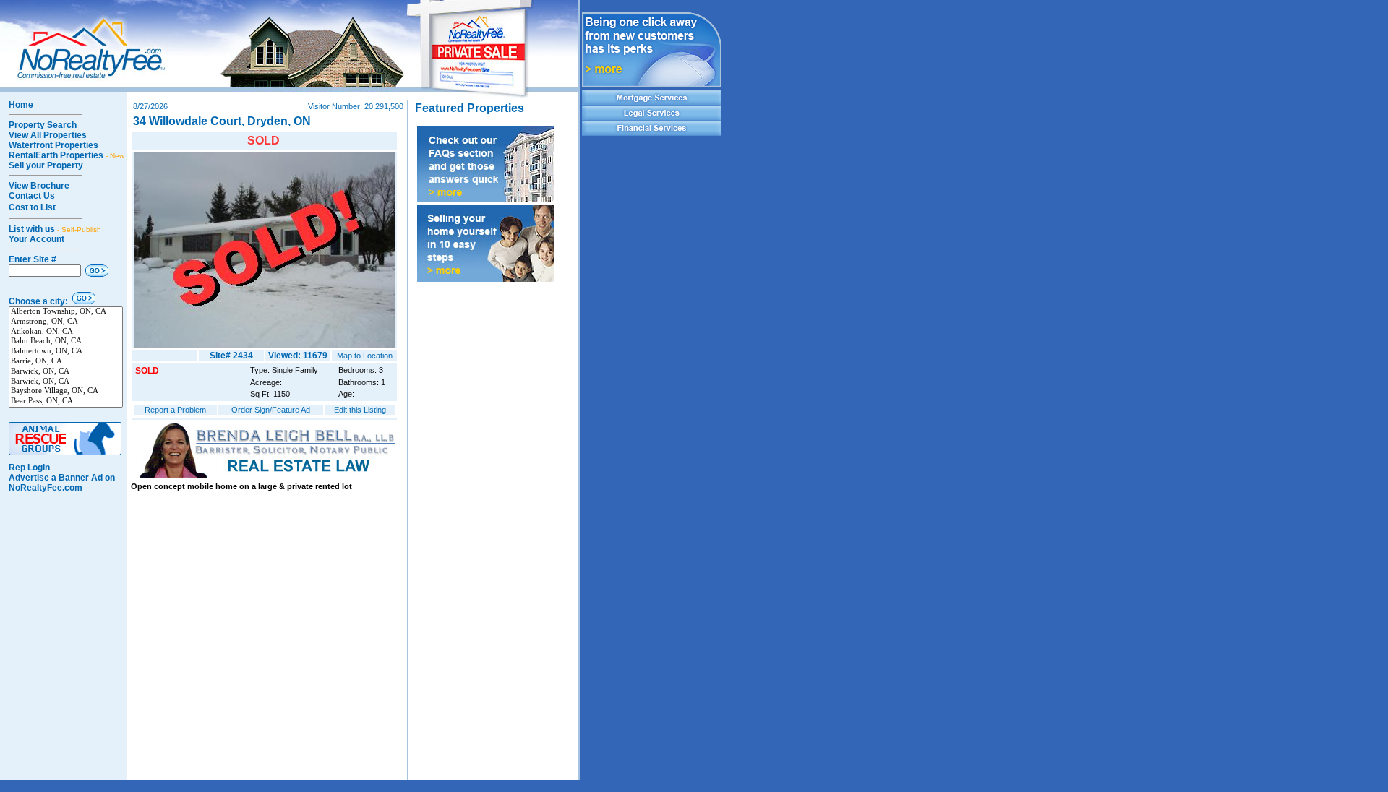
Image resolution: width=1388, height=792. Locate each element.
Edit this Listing (360, 409)
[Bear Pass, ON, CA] (65, 402)
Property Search (43, 125)
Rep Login (29, 467)
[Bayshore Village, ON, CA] (65, 392)
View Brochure (39, 186)
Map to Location (365, 355)
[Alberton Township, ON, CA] (65, 312)
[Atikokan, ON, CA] (65, 332)
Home (21, 105)
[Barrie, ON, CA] (65, 362)
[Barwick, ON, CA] (65, 372)
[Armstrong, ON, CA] (65, 322)
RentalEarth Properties (66, 155)
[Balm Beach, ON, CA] (65, 342)
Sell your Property (46, 165)
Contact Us (32, 196)
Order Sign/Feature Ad (270, 409)
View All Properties (48, 135)
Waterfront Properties (53, 145)
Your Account (36, 239)
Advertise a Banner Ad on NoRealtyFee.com (62, 483)
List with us (55, 229)
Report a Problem (175, 409)
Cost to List (32, 207)
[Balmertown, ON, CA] (65, 352)
